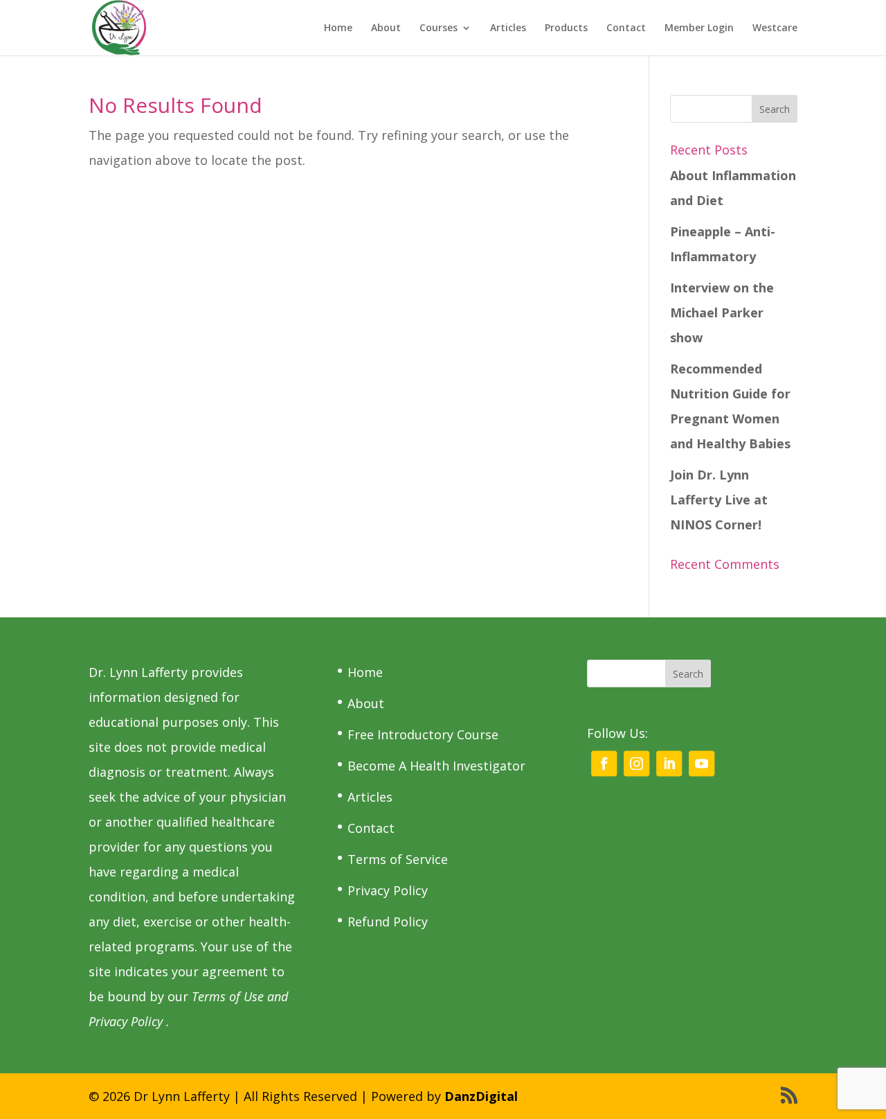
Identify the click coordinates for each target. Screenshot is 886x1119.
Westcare (774, 28)
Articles (508, 28)
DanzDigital (481, 1096)
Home (338, 28)
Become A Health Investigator (436, 765)
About (386, 28)
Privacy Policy (387, 890)
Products (566, 28)
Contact (626, 28)
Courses (438, 28)
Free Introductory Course (422, 734)
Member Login (699, 28)
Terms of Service (397, 859)
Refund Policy (387, 921)
